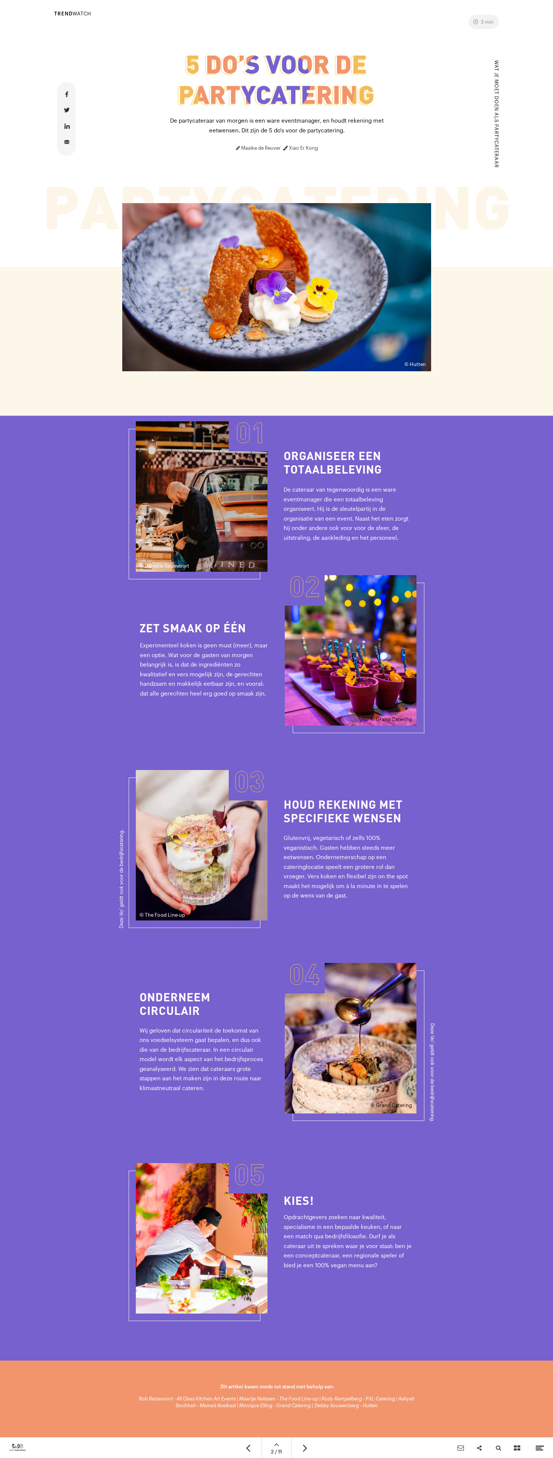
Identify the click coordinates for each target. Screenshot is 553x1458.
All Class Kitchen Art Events (206, 1398)
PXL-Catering (380, 1398)
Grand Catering (293, 1405)
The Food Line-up (298, 1398)
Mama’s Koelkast (218, 1405)
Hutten (370, 1405)
